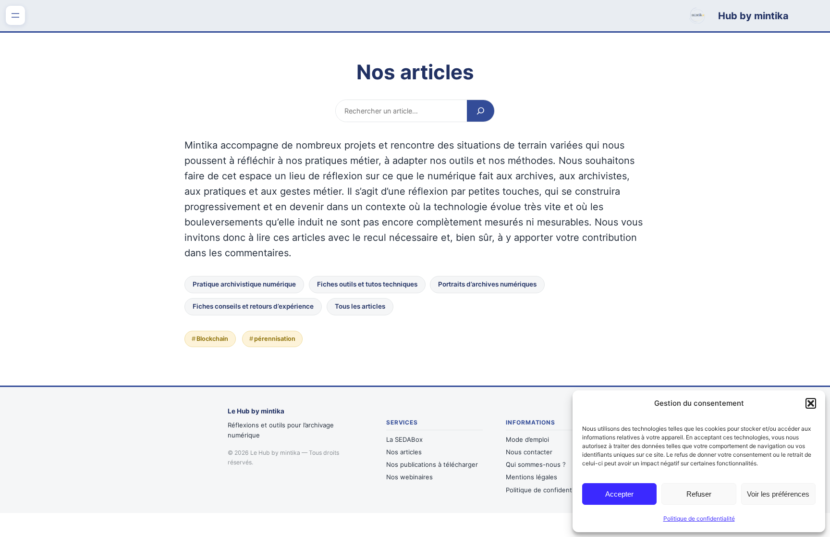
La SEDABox (404, 439)
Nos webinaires (409, 477)
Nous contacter (529, 452)
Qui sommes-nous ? (536, 464)
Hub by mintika (753, 16)
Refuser (698, 494)
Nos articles (404, 452)
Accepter (619, 494)
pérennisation (274, 338)
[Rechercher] (480, 110)
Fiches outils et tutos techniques (367, 284)
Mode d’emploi (527, 439)
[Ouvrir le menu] (15, 15)
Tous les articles (360, 306)
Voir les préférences (778, 494)
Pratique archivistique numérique (244, 284)
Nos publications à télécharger (432, 464)
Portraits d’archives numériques (487, 284)
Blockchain (212, 338)
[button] (811, 403)
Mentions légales (531, 477)
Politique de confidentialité (699, 518)
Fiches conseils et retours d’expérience (253, 306)
